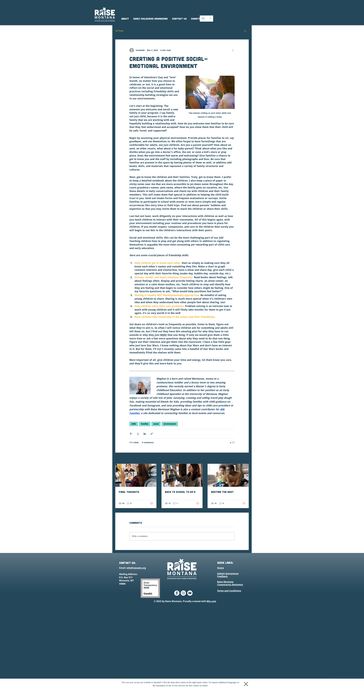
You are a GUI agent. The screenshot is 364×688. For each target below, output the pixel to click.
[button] (246, 684)
